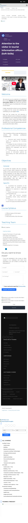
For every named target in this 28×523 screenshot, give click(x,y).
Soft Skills (6, 343)
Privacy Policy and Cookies (14, 410)
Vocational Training (7, 347)
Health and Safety (6, 398)
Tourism (18, 391)
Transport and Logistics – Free (11, 484)
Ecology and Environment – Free (11, 474)
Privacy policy (21, 286)
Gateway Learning (7, 349)
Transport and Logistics (18, 398)
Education (5, 394)
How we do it (6, 363)
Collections (6, 382)
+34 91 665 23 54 (12, 325)
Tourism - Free (7, 39)
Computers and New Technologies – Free (13, 472)
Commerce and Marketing (10, 488)
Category (5, 38)
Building (5, 447)
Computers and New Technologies (10, 396)
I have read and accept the (14, 286)
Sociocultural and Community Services (13, 496)
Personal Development (9, 459)
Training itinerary (7, 384)
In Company (6, 352)
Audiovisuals (12, 394)
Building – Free (7, 468)
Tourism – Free (7, 482)
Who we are (6, 359)
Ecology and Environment (8, 391)
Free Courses (6, 377)
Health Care (6, 492)
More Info (14, 307)
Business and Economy (7, 389)
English (24, 1)
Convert (6, 434)
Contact (5, 366)
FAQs (5, 368)
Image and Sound (8, 494)
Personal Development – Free (11, 480)
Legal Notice (4, 410)
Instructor (7, 34)
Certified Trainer (7, 345)
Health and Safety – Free (9, 478)
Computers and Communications (11, 490)
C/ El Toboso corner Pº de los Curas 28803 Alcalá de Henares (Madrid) (17, 332)
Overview (7, 72)
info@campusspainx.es (14, 328)
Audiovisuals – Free (8, 466)
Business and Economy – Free (11, 470)
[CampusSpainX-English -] (3, 6)
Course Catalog (7, 375)
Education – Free (8, 476)
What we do (6, 361)
